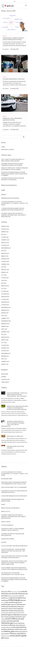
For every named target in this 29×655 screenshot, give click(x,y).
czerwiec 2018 (5, 331)
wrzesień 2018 (5, 323)
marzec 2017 (4, 364)
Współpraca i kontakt (7, 149)
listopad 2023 (5, 245)
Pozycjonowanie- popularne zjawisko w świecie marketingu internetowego (13, 38)
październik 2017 (6, 353)
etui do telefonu (15, 596)
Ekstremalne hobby (6, 478)
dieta (9, 596)
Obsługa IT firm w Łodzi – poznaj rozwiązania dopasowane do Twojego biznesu (14, 168)
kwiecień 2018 (5, 337)
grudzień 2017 (5, 348)
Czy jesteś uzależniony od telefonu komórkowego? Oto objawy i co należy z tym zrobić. (14, 203)
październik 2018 (6, 321)
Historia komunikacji (7, 525)
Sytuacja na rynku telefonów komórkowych (14, 545)
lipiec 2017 (4, 358)
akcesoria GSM (5, 591)
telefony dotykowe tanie (9, 629)
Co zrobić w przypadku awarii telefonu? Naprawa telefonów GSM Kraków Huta (12, 209)
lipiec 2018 (4, 329)
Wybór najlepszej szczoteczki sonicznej (15, 447)
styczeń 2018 (5, 345)
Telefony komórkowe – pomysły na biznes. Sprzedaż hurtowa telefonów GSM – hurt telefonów (17, 394)
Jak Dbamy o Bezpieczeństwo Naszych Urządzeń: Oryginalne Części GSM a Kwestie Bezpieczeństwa (13, 215)
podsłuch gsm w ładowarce (11, 615)
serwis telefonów (7, 621)
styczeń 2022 (5, 277)
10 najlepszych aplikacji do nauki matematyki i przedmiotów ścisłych (14, 491)
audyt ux (16, 591)
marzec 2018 (4, 340)
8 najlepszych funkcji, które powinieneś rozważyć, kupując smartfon (12, 529)
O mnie (3, 146)
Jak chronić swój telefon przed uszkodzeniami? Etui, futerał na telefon (12, 573)
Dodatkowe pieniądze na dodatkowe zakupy (14, 496)
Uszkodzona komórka (7, 538)
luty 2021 (4, 288)
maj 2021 (3, 283)
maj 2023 (3, 250)
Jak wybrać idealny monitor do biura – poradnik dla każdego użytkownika (12, 164)
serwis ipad (20, 619)
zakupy (7, 638)
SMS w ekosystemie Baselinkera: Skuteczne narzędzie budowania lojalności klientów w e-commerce (14, 174)
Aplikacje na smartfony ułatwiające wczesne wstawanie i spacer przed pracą (14, 556)
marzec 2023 (4, 256)
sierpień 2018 (4, 326)
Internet (4, 35)
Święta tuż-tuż (5, 511)
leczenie (3, 602)
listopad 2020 (5, 294)
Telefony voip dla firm (17, 633)
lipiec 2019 (4, 315)
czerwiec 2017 (5, 361)
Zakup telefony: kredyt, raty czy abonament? (14, 487)
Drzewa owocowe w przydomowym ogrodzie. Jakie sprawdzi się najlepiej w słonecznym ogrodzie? (17, 408)
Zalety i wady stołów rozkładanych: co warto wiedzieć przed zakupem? (12, 160)
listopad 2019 (5, 304)
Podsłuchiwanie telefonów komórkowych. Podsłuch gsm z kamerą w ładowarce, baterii (14, 568)
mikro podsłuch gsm (12, 602)
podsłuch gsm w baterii (18, 612)
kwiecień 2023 (5, 253)
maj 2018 (3, 334)
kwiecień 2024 (5, 242)
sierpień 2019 (4, 313)
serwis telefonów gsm (10, 622)
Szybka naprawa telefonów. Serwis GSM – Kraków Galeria (13, 500)
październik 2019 (6, 307)
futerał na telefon (16, 598)
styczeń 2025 (5, 237)
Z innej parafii (5, 382)
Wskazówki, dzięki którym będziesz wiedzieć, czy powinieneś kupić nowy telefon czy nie (14, 483)
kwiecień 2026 (5, 226)
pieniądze (21, 611)
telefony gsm (9, 631)
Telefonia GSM (5, 379)
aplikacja (12, 591)
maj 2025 (3, 234)
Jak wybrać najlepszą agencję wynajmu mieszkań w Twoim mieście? (12, 178)
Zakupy (3, 504)
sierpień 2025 (4, 231)
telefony (23, 627)
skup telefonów (20, 625)
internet (23, 600)
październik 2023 (6, 248)
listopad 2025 (5, 229)
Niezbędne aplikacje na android (10, 198)
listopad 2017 (5, 350)
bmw (19, 591)
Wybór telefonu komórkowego (10, 508)
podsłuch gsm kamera (6, 612)
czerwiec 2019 (5, 318)
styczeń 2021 (5, 291)
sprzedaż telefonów (6, 627)
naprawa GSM (15, 604)
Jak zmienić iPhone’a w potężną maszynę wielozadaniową (12, 534)
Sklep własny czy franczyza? (15, 436)
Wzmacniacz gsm (5, 636)
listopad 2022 (5, 261)
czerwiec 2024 (5, 240)
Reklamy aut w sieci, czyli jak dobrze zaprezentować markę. (12, 119)
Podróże (3, 542)
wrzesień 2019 (5, 310)
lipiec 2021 (4, 280)
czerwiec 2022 (5, 264)
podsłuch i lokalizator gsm (17, 617)
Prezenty (3, 194)
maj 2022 (3, 267)
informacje (14, 600)
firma (8, 598)
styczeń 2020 (5, 299)
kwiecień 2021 (5, 285)
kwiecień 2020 (5, 296)
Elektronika (4, 374)
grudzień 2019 (5, 302)
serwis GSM (10, 619)
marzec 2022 (4, 272)
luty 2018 (4, 342)
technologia (15, 627)
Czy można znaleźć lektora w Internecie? (13, 79)
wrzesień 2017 (5, 356)
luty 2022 (4, 275)
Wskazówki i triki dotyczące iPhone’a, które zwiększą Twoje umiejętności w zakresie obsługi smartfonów (14, 562)
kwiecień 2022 (5, 269)
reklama (3, 619)
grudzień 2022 (5, 258)
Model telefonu (5, 521)
